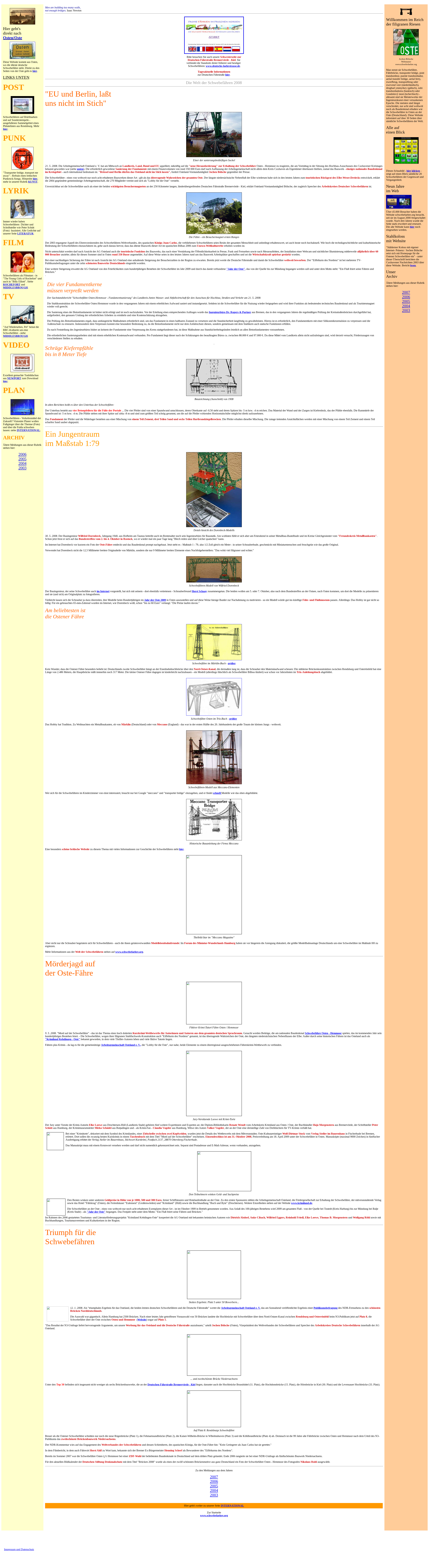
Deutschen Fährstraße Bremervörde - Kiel (171, 1384)
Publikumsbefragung (326, 1307)
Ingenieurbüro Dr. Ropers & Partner (230, 312)
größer (232, 663)
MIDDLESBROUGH (15, 287)
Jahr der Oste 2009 (155, 600)
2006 (22, 454)
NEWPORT (14, 378)
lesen (413, 265)
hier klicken (413, 170)
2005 (22, 459)
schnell (217, 793)
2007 (214, 1477)
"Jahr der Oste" (235, 268)
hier (35, 71)
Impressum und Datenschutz (19, 1549)
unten (80, 169)
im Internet (103, 591)
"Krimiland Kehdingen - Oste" (62, 1039)
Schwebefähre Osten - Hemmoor (323, 1033)
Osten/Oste (12, 38)
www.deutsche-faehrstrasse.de (223, 66)
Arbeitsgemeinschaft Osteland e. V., (121, 1044)
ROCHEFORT (11, 284)
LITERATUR (25, 233)
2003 (22, 468)
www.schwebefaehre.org (129, 951)
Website (141, 1319)
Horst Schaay (199, 591)
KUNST (33, 181)
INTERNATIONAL (28, 430)
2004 (22, 463)
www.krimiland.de (301, 1203)
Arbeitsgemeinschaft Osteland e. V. (240, 1307)
